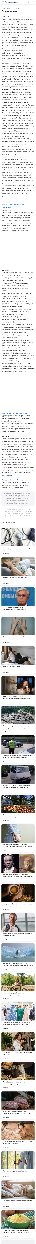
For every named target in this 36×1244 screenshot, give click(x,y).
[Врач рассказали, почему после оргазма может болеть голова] (18, 1135)
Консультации (5, 8)
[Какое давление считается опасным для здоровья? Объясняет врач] (18, 542)
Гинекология (16, 8)
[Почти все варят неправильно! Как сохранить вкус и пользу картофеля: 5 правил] (18, 1224)
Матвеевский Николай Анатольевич (14, 413)
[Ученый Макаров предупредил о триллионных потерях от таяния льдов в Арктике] (18, 957)
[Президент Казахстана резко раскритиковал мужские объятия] (18, 601)
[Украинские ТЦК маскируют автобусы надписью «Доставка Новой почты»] (18, 779)
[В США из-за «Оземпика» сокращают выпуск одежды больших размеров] (18, 1016)
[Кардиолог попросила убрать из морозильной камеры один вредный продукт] (18, 690)
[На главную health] (12, 2)
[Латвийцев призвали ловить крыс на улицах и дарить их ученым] (18, 1076)
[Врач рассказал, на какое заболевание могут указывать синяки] (18, 631)
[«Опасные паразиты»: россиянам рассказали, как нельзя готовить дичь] (18, 1105)
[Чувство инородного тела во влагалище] (18, 1194)
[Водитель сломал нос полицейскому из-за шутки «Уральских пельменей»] (18, 749)
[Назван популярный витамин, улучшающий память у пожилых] (18, 987)
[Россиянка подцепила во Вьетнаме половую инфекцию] (18, 1165)
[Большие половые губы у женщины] (18, 571)
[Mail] (6, 2)
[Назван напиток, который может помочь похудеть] (18, 1046)
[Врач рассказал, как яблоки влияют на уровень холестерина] (18, 809)
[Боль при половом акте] (18, 660)
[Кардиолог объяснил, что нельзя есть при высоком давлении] (18, 898)
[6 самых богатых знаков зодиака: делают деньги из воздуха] (18, 927)
